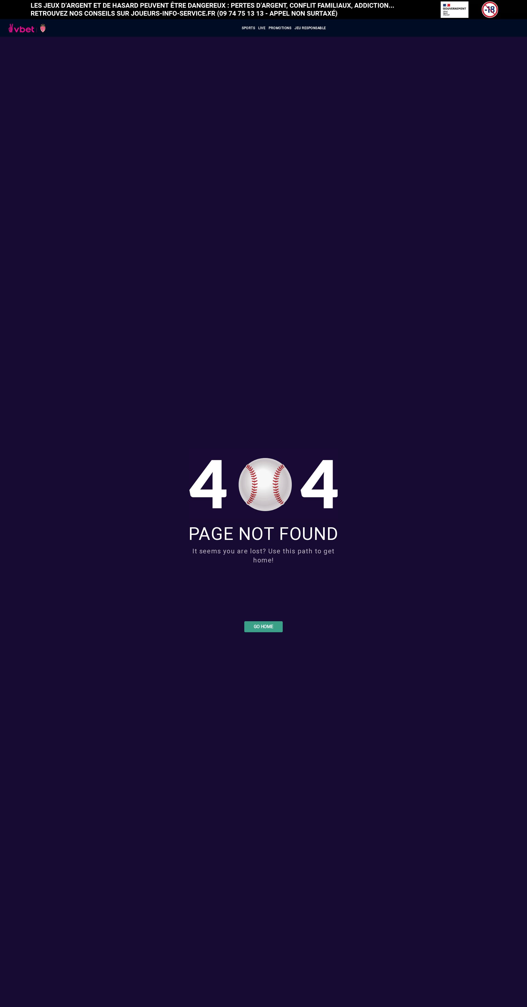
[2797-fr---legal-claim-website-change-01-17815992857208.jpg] (263, 9)
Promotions (280, 28)
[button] (263, 626)
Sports (248, 28)
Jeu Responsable (310, 28)
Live (261, 28)
